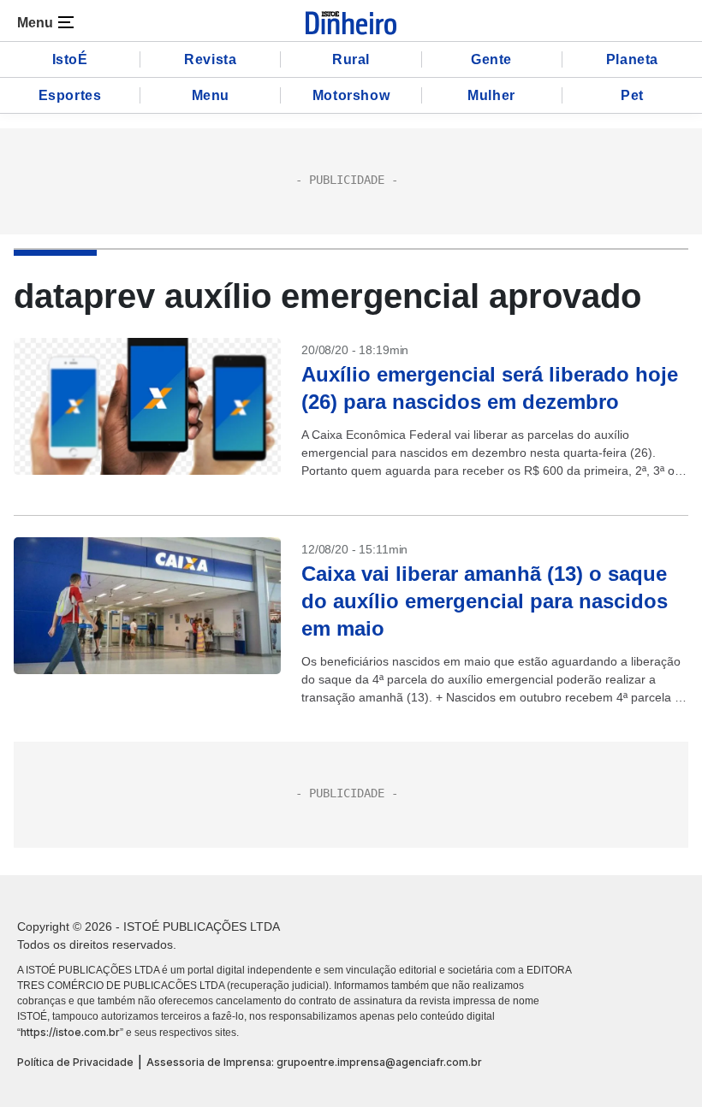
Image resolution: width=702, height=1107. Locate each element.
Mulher (491, 95)
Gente (491, 59)
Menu (210, 95)
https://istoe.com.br (70, 1032)
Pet (632, 95)
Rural (351, 59)
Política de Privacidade (75, 1062)
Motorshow (351, 95)
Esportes (70, 95)
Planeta (632, 59)
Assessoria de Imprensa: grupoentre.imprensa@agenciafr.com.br (314, 1062)
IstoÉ (70, 59)
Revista (210, 59)
